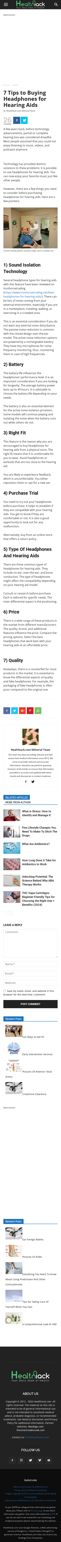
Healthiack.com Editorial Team (20, 110)
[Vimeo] (39, 1460)
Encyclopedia (30, 1497)
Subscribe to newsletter (45, 1500)
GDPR (52, 1514)
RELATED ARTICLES (16, 797)
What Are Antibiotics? (36, 844)
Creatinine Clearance (34, 1094)
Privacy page (37, 1510)
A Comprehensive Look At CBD (39, 1324)
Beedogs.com (35, 1426)
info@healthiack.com (37, 1437)
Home (6, 85)
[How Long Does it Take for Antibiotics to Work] (11, 864)
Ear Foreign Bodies (33, 1239)
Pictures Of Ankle (32, 1256)
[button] (56, 4)
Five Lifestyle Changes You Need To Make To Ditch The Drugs (39, 831)
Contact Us (29, 1486)
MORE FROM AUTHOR (17, 802)
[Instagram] (21, 1460)
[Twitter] (24, 120)
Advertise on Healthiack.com (18, 1500)
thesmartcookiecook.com (31, 1430)
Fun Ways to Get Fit (33, 1036)
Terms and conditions (34, 1493)
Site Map (50, 1493)
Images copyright (13, 1493)
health (15, 85)
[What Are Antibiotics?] (11, 848)
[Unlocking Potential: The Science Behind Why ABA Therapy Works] (11, 880)
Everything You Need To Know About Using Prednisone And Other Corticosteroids (30, 1279)
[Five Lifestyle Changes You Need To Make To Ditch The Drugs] (11, 831)
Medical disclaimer (38, 1490)
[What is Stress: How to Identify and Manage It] (11, 815)
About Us (17, 1486)
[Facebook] (16, 120)
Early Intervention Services (37, 1054)
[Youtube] (48, 1460)
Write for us (42, 1486)
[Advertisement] (30, 47)
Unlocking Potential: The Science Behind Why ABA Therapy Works (38, 880)
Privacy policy (20, 1490)
